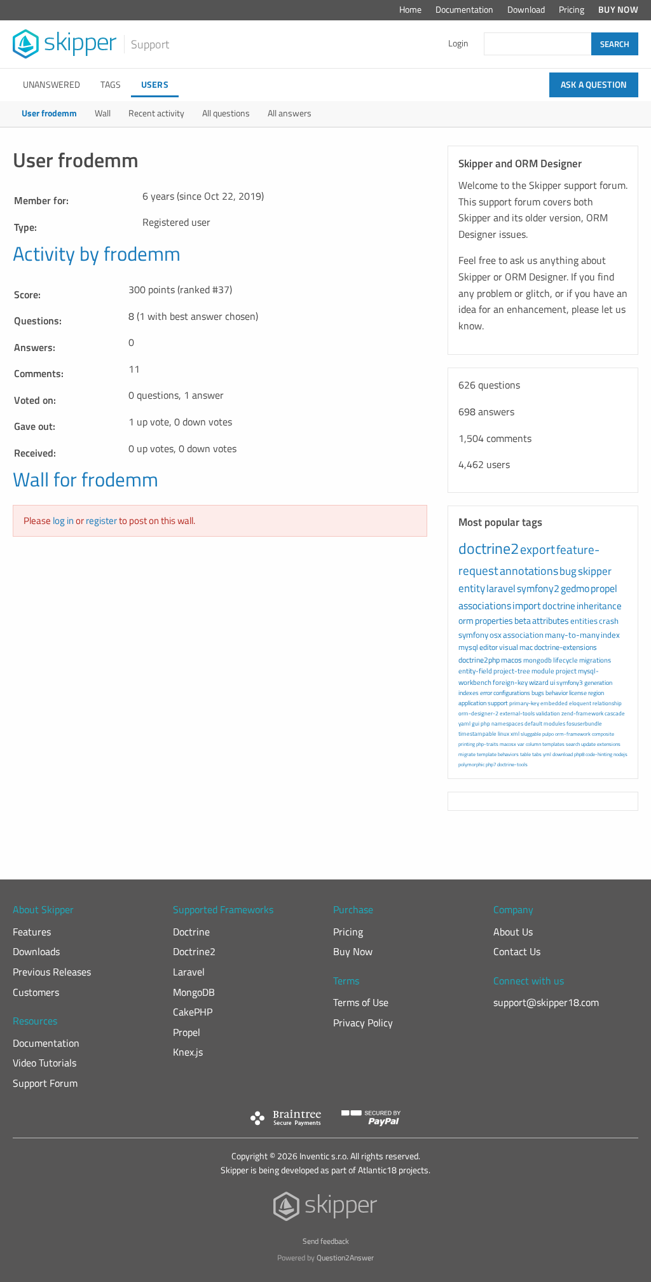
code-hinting (599, 754)
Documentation (464, 9)
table (525, 754)
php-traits (487, 744)
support (498, 703)
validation (548, 713)
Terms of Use (360, 1002)
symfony (473, 634)
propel (604, 588)
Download (526, 9)
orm (466, 620)
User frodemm (49, 113)
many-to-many (572, 634)
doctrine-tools (512, 764)
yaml (464, 723)
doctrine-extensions (565, 647)
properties (494, 620)
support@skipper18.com (546, 1002)
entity (471, 588)
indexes (468, 693)
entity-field (475, 671)
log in (63, 520)
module (542, 671)
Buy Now (618, 9)
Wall (103, 113)
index (610, 634)
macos (511, 660)
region (596, 693)
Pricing (571, 9)
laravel (501, 588)
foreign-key (510, 682)
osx (496, 634)
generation (598, 682)
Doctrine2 (194, 951)
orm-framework (573, 734)
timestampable (477, 733)
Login (458, 43)
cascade (615, 713)
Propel (186, 1032)
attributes (550, 620)
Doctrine (191, 931)
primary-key (524, 703)
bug (568, 571)
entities (584, 620)
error (486, 693)
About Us (513, 931)
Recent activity (156, 113)
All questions (226, 113)
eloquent (580, 703)
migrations (595, 660)
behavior (556, 693)
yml (547, 754)
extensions (608, 744)
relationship (607, 703)
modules (554, 723)
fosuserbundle (584, 723)
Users (154, 85)
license (578, 693)
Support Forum (45, 1083)
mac (526, 647)
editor (488, 647)
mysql (468, 647)
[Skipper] (325, 1209)
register (101, 520)
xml (515, 733)
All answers (290, 113)
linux (503, 733)
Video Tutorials (44, 1062)
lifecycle (565, 660)
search (573, 744)
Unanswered (51, 85)
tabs (537, 754)
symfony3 (569, 682)
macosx (508, 744)
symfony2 (538, 588)
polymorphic (471, 764)
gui (475, 723)
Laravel (189, 971)
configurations (511, 693)
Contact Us (516, 951)
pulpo (548, 734)
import (526, 605)
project (566, 671)
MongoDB (194, 992)
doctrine (558, 605)
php (485, 723)
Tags (110, 85)
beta (522, 620)
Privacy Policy (363, 1022)
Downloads (36, 951)
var (520, 744)
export (537, 549)
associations (484, 605)
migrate (467, 754)
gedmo (575, 588)
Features (32, 931)
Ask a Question (594, 85)
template (487, 754)
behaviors (508, 754)
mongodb (537, 660)
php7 (491, 764)
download (562, 754)
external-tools (517, 713)
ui (552, 682)
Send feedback (326, 1241)
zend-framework (582, 713)
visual (508, 647)
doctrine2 (488, 548)
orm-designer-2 (478, 713)
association (523, 634)
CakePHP (192, 1011)
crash (609, 620)
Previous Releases (52, 971)
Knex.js (188, 1051)
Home (410, 9)
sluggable (531, 734)
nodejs (620, 754)
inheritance (599, 605)
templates (553, 744)
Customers (36, 992)
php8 (579, 754)
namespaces (507, 723)
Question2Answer (345, 1257)
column (533, 744)
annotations (529, 570)
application (472, 703)
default (533, 723)
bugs (537, 693)
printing (466, 744)
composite (603, 734)
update (588, 744)
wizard (539, 682)
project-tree (511, 671)
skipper (595, 571)
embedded (554, 703)
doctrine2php (479, 660)
